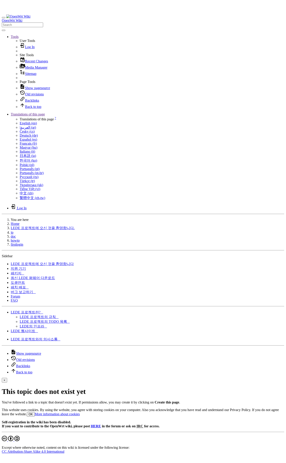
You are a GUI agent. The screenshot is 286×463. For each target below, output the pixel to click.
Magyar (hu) (28, 147)
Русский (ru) (29, 177)
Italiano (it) (27, 151)
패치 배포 (20, 287)
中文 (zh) (26, 193)
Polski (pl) (27, 165)
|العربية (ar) (28, 127)
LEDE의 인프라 (33, 326)
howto (15, 240)
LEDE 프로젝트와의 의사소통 (35, 339)
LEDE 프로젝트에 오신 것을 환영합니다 (42, 264)
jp (12, 232)
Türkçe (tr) (27, 181)
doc (13, 236)
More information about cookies (57, 414)
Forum (15, 296)
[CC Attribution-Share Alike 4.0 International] (11, 440)
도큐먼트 (18, 282)
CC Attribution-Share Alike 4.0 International (33, 451)
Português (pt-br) (32, 173)
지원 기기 (18, 268)
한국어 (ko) (28, 160)
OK (31, 414)
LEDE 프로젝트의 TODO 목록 (45, 321)
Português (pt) (30, 169)
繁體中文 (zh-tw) (32, 198)
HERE (96, 426)
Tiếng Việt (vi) (30, 189)
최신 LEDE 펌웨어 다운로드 (33, 278)
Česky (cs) (27, 131)
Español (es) (28, 139)
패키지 (17, 273)
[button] (15, 37)
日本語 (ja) (28, 156)
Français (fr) (28, 143)
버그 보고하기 (23, 292)
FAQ (14, 300)
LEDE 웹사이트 (24, 331)
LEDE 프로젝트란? (27, 312)
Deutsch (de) (29, 135)
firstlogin (17, 244)
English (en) (28, 123)
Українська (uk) (31, 185)
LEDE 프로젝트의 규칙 (39, 317)
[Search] (3, 30)
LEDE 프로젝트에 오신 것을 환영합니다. (43, 228)
